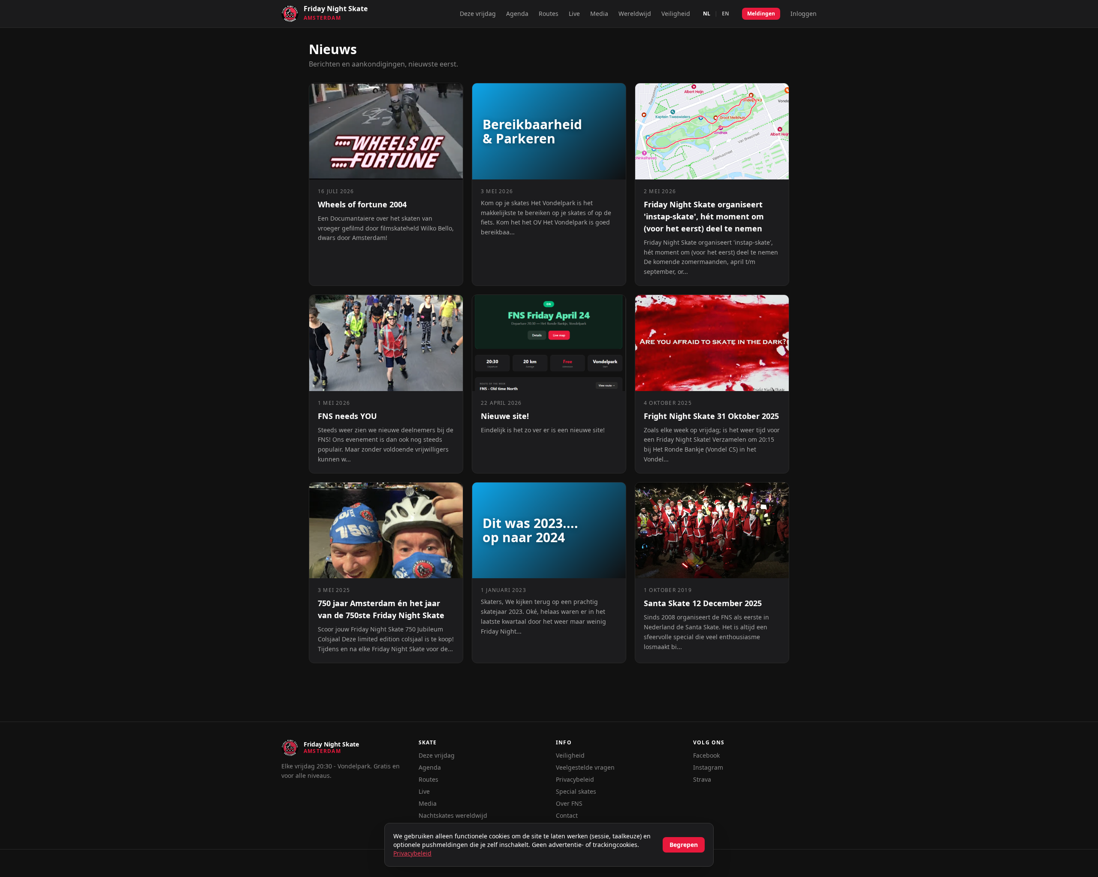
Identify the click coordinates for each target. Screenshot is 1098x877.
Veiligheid (675, 13)
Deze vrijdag (478, 13)
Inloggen (803, 13)
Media (599, 13)
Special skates (576, 791)
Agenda (517, 13)
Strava (702, 779)
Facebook (706, 755)
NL (706, 13)
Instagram (708, 767)
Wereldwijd (634, 13)
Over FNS (569, 803)
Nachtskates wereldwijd (453, 815)
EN (725, 13)
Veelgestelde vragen (585, 767)
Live (574, 13)
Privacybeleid (575, 779)
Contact (567, 815)
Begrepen (684, 845)
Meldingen (761, 13)
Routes (548, 13)
